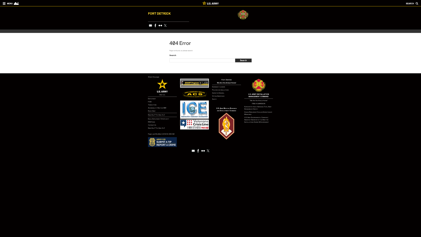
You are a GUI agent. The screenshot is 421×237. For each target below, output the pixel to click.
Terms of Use (152, 105)
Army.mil (162, 95)
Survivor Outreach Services (253, 107)
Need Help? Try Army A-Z (156, 115)
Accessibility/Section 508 (157, 108)
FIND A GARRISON (258, 104)
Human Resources (250, 112)
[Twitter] (165, 25)
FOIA (150, 102)
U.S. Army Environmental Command (256, 117)
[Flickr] (160, 25)
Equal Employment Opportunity (158, 119)
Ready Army (152, 111)
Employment (152, 99)
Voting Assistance (218, 96)
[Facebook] (155, 25)
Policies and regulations (220, 90)
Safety (214, 99)
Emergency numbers (218, 87)
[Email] (150, 25)
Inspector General (218, 93)
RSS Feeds (151, 122)
